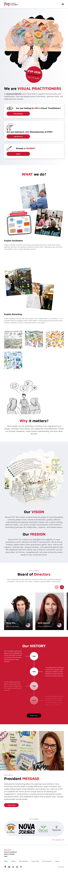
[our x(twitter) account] (13, 867)
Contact (57, 861)
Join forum (17, 136)
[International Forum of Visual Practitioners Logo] (11, 4)
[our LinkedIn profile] (9, 867)
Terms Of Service (46, 861)
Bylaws (13, 861)
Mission (6, 861)
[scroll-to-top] (21, 867)
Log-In (18, 154)
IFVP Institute (22, 861)
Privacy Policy (35, 861)
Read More (11, 805)
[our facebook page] (5, 867)
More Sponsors (57, 840)
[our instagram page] (17, 867)
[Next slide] (62, 587)
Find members (18, 113)
